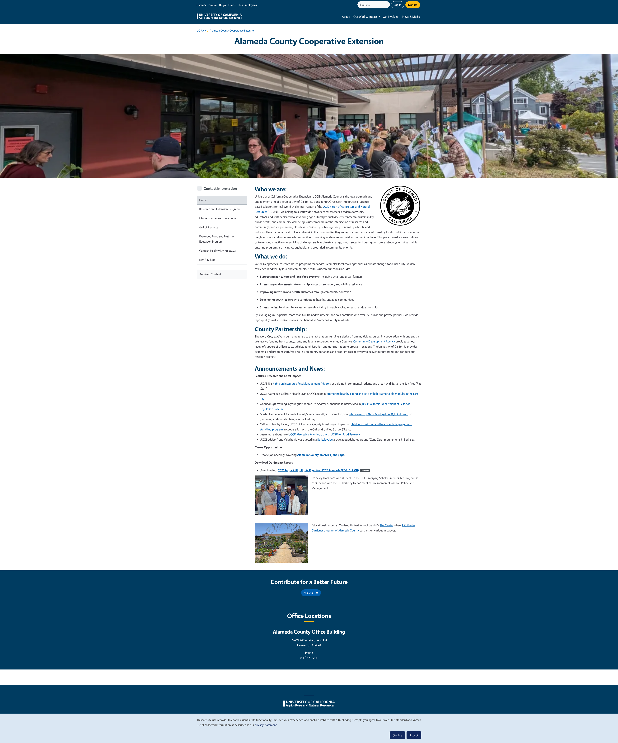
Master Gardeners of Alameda (217, 218)
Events (232, 5)
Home (203, 200)
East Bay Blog (207, 260)
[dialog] (309, 728)
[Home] (219, 17)
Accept (414, 735)
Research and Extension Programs (219, 209)
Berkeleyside (325, 439)
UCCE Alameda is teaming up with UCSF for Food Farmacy (324, 434)
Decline (397, 735)
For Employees (248, 5)
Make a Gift (311, 593)
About (346, 16)
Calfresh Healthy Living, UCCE (217, 251)
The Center (386, 525)
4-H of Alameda (209, 227)
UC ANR (201, 30)
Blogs (222, 5)
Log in (397, 5)
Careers (201, 5)
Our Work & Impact (365, 16)
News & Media (411, 16)
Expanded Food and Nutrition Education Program (217, 238)
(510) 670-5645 (309, 658)
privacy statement (266, 725)
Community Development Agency (374, 341)
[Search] (388, 4)
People (212, 5)
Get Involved (390, 16)
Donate (412, 5)
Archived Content (210, 274)
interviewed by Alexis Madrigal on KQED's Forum (378, 414)
